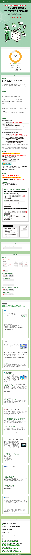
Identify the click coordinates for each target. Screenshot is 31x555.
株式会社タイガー (19, 305)
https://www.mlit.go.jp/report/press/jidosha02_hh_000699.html (10, 544)
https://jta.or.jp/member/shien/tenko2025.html (8, 527)
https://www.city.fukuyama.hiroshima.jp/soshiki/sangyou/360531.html (11, 551)
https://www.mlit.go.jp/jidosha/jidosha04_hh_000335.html (10, 541)
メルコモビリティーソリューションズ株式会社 (19, 306)
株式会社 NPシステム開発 (12, 305)
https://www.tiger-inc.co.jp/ (7, 373)
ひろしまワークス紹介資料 (9, 160)
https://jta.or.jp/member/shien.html (6, 524)
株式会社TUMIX (5, 305)
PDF (5, 270)
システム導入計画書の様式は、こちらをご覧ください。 (9, 157)
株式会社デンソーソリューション (7, 306)
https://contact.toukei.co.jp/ (7, 467)
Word (11, 275)
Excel (11, 289)
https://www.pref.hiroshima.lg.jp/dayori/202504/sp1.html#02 (10, 548)
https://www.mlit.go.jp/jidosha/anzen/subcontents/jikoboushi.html (11, 545)
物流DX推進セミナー (6, 153)
